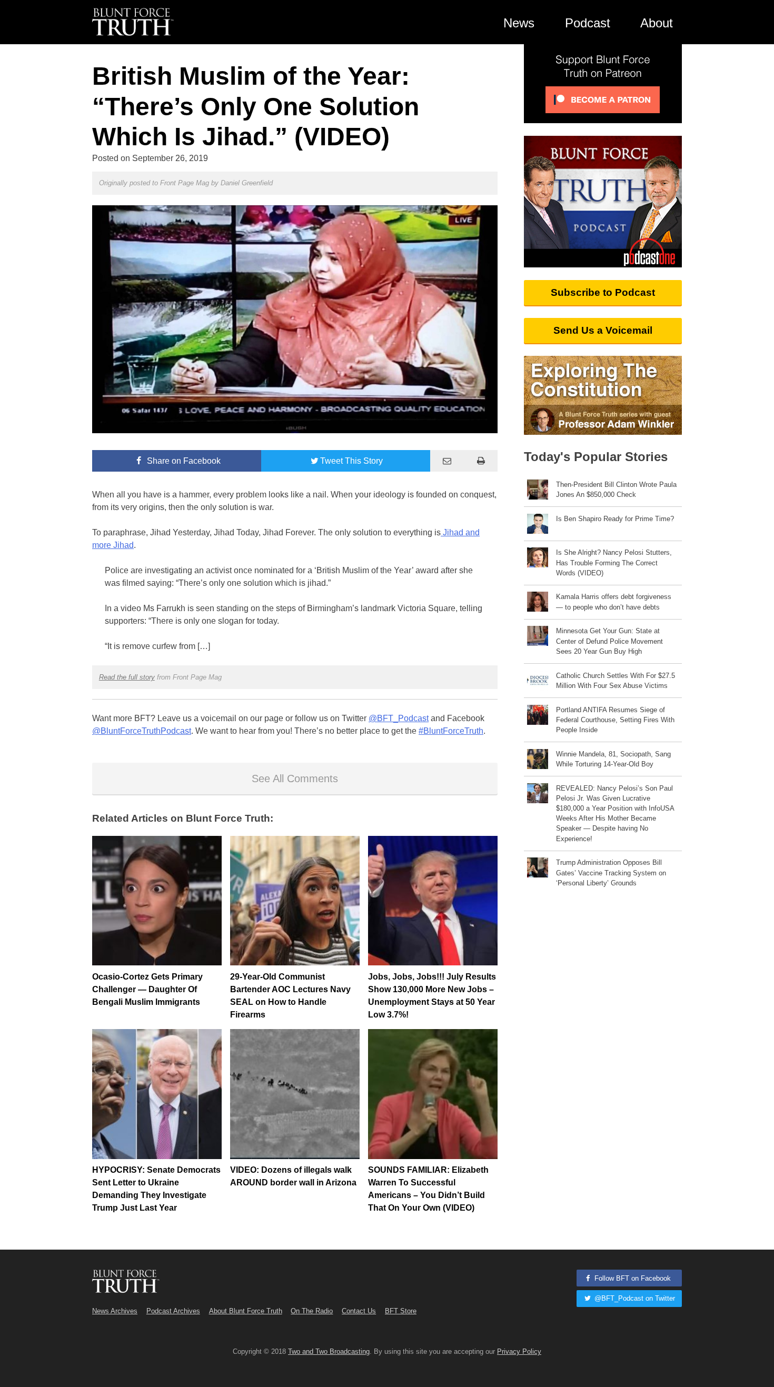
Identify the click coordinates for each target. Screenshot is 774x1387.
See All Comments (295, 778)
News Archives (114, 1311)
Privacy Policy (519, 1351)
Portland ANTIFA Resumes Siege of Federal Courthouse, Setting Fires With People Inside (615, 720)
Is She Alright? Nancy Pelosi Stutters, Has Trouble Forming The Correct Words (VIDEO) (614, 562)
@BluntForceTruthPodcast (141, 730)
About (656, 23)
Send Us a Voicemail (602, 330)
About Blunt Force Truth (245, 1311)
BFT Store (400, 1311)
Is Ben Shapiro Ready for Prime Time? (615, 519)
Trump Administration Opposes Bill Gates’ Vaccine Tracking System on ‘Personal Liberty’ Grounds (611, 872)
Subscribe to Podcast (603, 292)
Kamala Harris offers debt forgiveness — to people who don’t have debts (613, 602)
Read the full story (127, 677)
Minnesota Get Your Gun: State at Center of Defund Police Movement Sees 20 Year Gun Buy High (609, 641)
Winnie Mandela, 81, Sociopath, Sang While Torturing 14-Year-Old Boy (613, 759)
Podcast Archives (173, 1311)
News (518, 23)
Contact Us (359, 1311)
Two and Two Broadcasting (329, 1351)
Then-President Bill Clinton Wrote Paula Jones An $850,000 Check (616, 489)
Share (183, 460)
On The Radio (312, 1311)
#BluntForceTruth (451, 730)
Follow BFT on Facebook (631, 1278)
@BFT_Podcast (399, 718)
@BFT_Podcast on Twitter (633, 1298)
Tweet (351, 460)
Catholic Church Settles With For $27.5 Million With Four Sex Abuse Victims (615, 681)
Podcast (587, 23)
